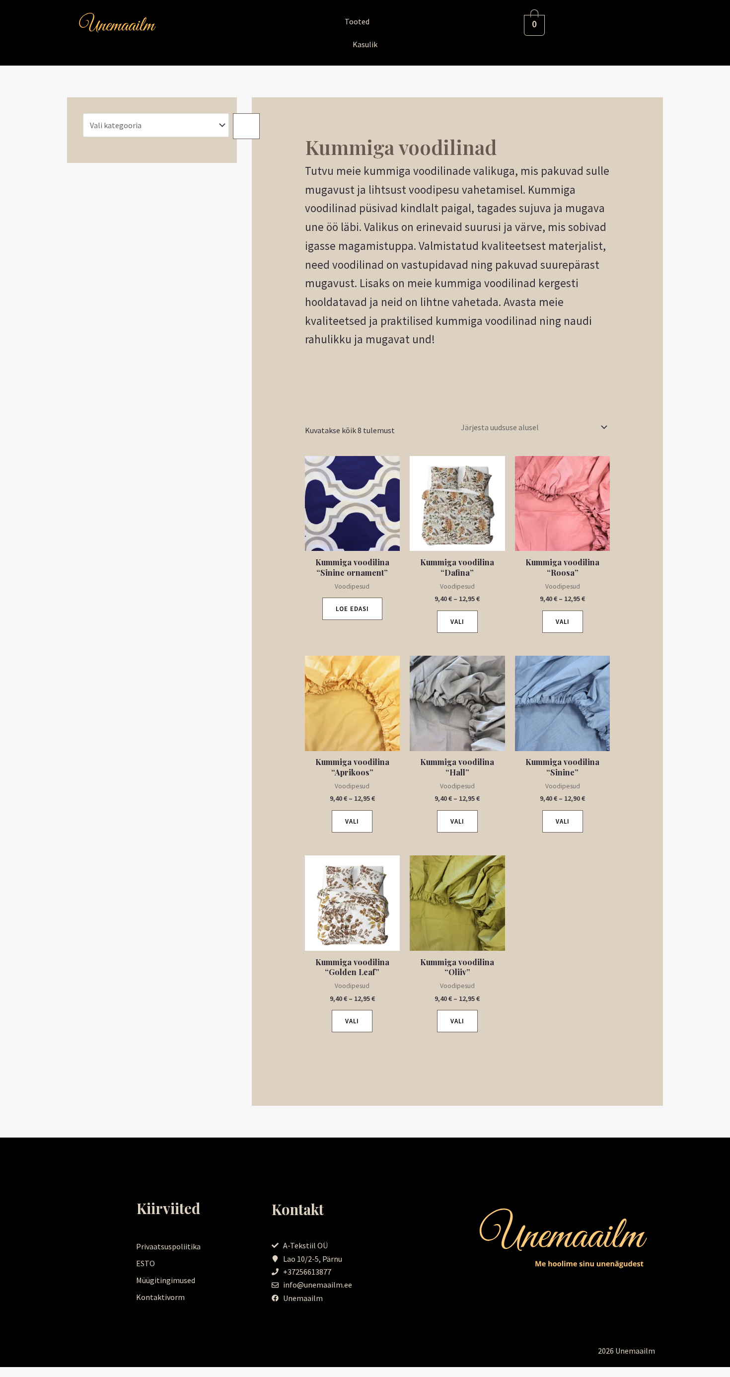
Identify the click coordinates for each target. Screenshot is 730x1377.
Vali (457, 621)
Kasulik (365, 44)
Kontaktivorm (160, 1297)
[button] (365, 21)
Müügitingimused (165, 1280)
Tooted (357, 21)
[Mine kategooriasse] (246, 126)
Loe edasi (352, 609)
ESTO (145, 1263)
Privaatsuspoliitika (168, 1246)
